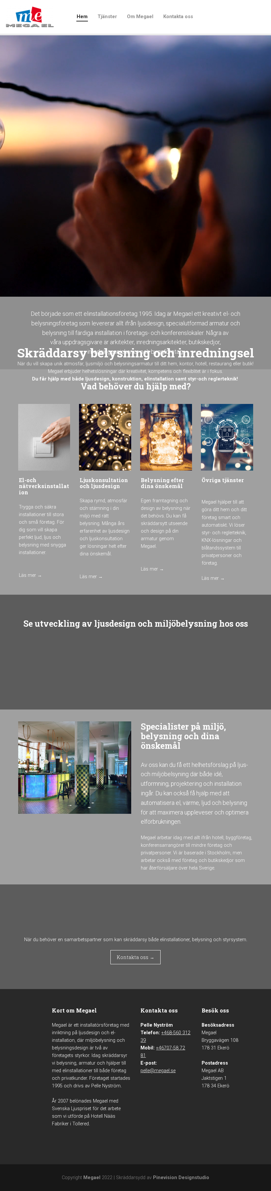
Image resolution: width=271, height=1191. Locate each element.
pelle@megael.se (157, 1071)
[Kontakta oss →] (135, 963)
